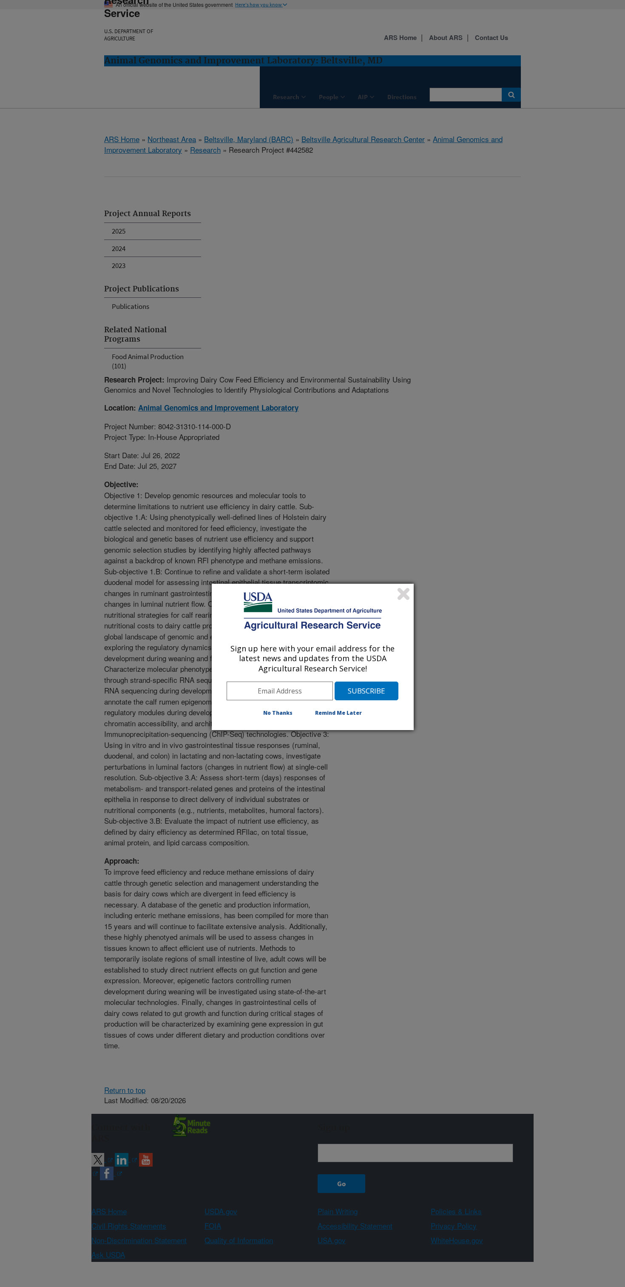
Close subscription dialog (403, 594)
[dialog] (313, 657)
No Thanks (278, 712)
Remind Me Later (338, 712)
